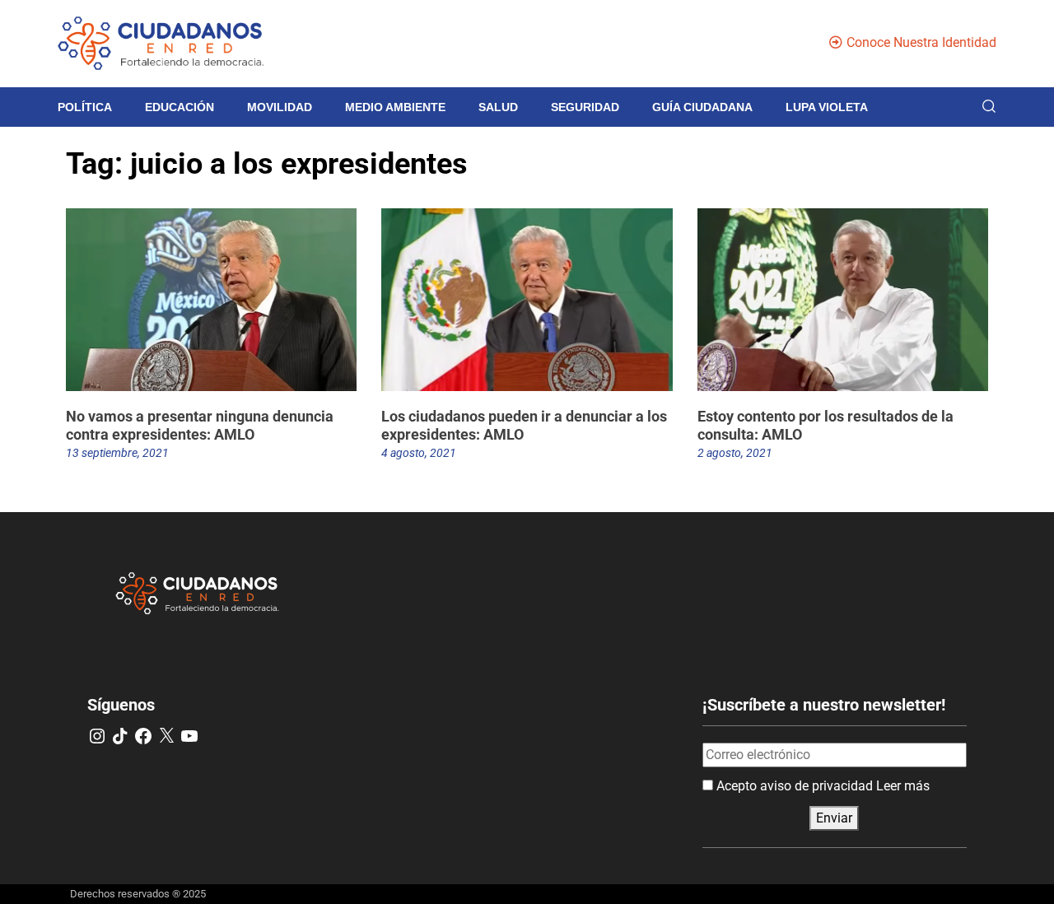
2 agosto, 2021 (734, 452)
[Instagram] (97, 736)
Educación (179, 107)
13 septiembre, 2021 (117, 452)
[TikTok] (120, 736)
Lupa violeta (827, 107)
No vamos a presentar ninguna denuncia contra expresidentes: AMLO (199, 425)
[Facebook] (143, 736)
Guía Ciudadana (702, 107)
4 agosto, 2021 (418, 452)
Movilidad (279, 107)
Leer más (903, 786)
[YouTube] (189, 736)
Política (85, 107)
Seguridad (585, 107)
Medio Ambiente (395, 107)
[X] (166, 736)
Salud (498, 107)
